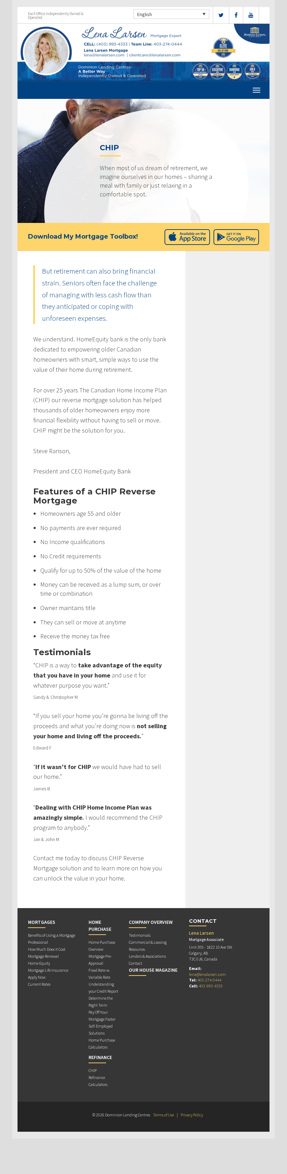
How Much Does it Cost (46, 949)
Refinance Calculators (98, 1081)
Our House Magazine (153, 970)
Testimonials (139, 935)
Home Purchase (100, 925)
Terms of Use (163, 1114)
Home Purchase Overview (102, 946)
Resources (137, 949)
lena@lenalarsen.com (207, 974)
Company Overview (151, 922)
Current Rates (39, 984)
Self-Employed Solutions (101, 1029)
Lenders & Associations (147, 956)
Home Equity (39, 963)
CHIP (93, 1070)
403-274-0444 (209, 980)
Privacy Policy (192, 1114)
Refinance (100, 1057)
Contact (135, 963)
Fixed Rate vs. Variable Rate (99, 974)
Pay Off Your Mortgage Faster (102, 1015)
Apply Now (37, 977)
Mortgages (41, 922)
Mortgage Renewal (43, 956)
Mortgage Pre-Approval (100, 960)
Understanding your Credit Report (103, 987)
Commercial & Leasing (148, 942)
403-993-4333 (211, 985)
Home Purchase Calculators (102, 1043)
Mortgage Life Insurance (48, 970)
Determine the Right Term (101, 1001)
